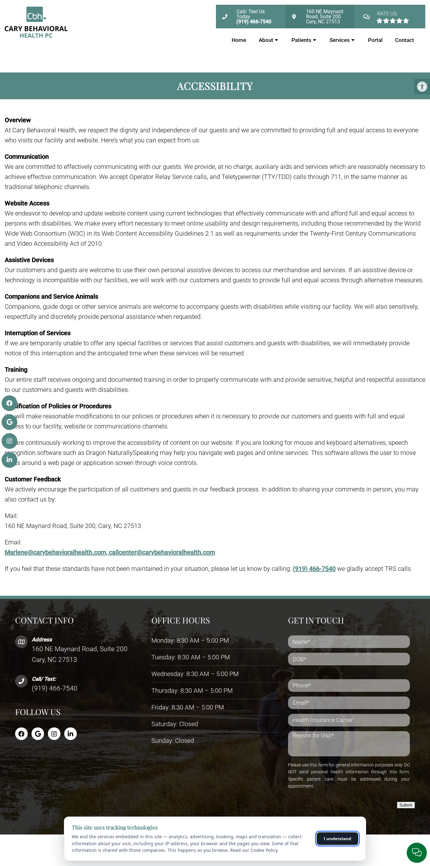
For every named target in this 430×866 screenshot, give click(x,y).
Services (340, 40)
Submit (405, 805)
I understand (337, 838)
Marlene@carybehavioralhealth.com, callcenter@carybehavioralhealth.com (110, 552)
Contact (404, 40)
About (266, 40)
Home (239, 40)
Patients (301, 40)
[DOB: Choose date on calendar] (291, 670)
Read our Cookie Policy (253, 850)
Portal (375, 40)
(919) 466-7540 (314, 568)
